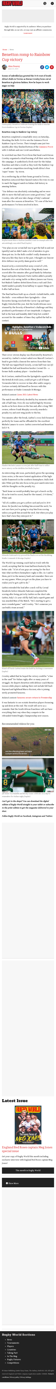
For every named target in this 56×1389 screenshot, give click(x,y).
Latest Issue (15, 1100)
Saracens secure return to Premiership (34, 698)
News (12, 50)
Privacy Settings (25, 1377)
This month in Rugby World (28, 1170)
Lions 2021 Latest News (27, 394)
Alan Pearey (14, 66)
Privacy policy (14, 1377)
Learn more (28, 33)
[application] (28, 741)
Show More (13, 1183)
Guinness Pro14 (46, 147)
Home (4, 50)
